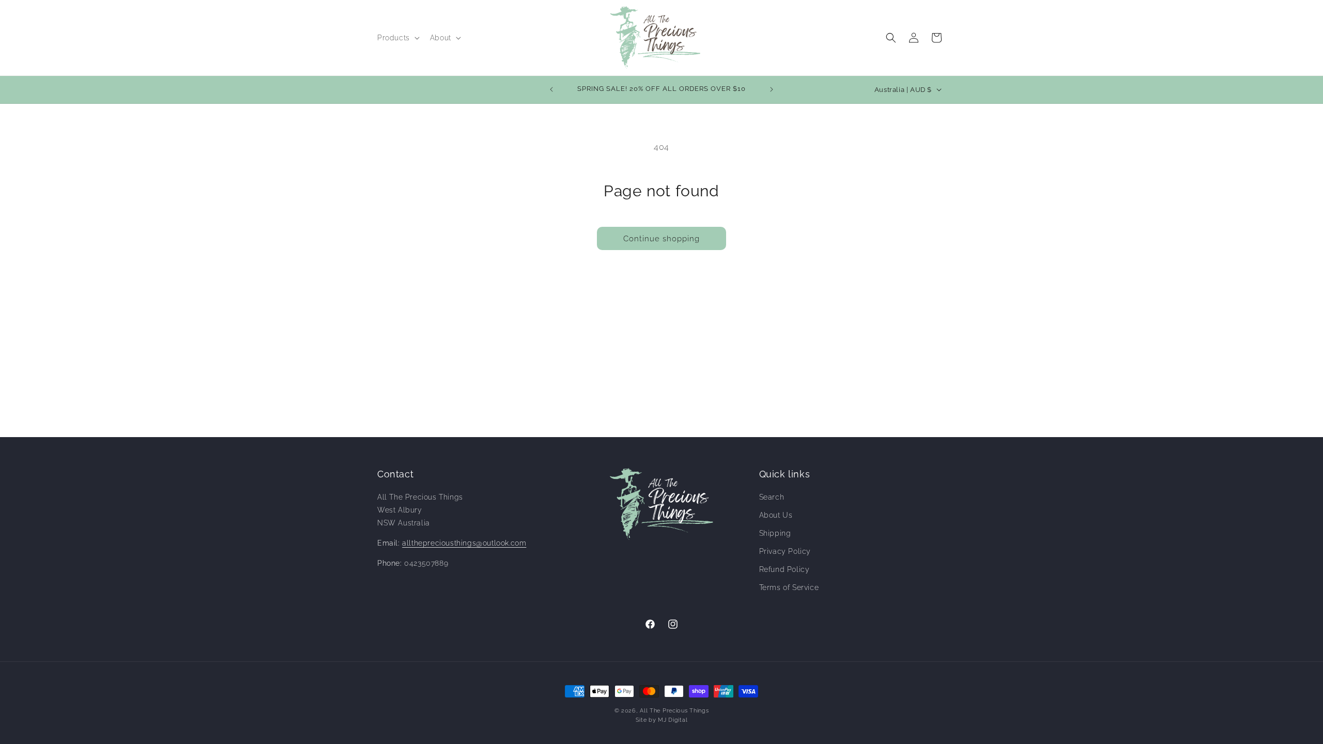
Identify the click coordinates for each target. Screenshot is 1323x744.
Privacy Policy (785, 551)
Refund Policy (784, 569)
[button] (397, 38)
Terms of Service (789, 587)
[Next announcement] (771, 89)
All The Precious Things (674, 710)
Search (771, 497)
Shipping (775, 533)
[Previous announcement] (551, 89)
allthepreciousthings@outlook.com (464, 543)
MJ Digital (672, 720)
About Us (776, 515)
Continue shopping (661, 238)
